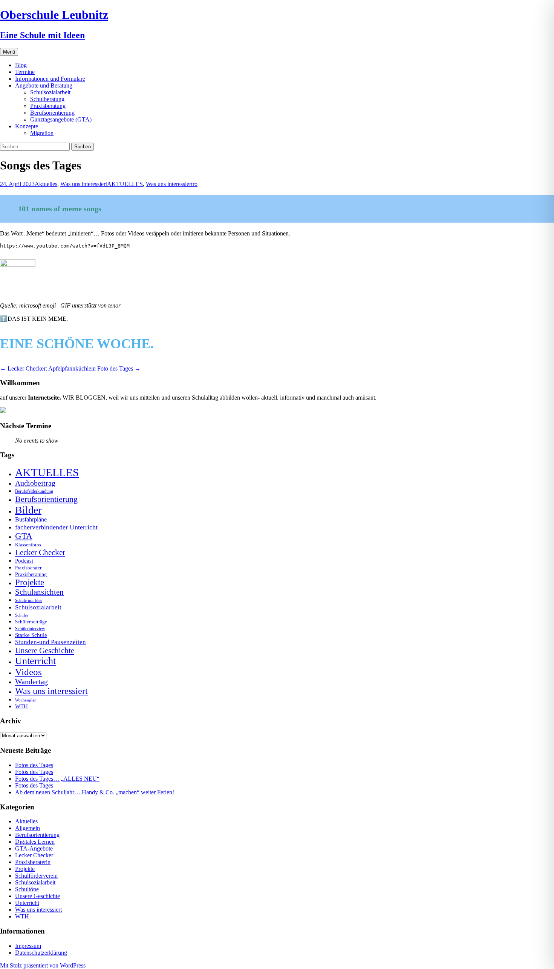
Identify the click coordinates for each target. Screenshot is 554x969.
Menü (9, 52)
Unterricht (35, 660)
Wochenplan (26, 700)
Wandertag (31, 681)
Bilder (28, 510)
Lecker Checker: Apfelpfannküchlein (48, 368)
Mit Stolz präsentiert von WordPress (43, 965)
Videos (28, 672)
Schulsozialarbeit (50, 92)
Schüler (21, 615)
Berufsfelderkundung (34, 491)
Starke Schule (31, 635)
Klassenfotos (28, 545)
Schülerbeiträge (31, 621)
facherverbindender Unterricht (56, 527)
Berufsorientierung (52, 112)
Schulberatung (47, 99)
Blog (21, 65)
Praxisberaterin (33, 862)
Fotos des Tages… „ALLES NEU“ (57, 778)
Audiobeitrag (35, 483)
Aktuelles (46, 184)
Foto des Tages (119, 368)
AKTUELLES (125, 184)
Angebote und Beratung (43, 85)
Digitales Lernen (35, 841)
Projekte (29, 582)
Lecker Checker (40, 552)
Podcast (24, 560)
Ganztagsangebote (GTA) (61, 119)
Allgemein (27, 828)
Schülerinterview (30, 628)
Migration (42, 133)
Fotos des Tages (34, 765)
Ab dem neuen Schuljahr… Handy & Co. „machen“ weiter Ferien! (94, 792)
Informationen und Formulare (50, 78)
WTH (21, 706)
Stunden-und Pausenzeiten (50, 642)
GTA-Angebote (34, 848)
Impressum (28, 946)
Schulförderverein (36, 875)
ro (195, 184)
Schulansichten (39, 592)
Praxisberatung (48, 106)
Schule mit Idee (28, 600)
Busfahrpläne (31, 519)
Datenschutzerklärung (41, 952)
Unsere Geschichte (44, 650)
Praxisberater (28, 568)
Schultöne (27, 889)
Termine (25, 72)
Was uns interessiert (83, 184)
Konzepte (26, 126)
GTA (23, 536)
